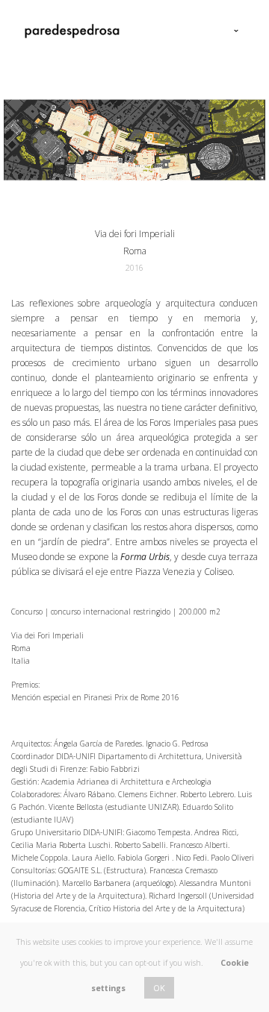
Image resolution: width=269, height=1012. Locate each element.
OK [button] (159, 987)
